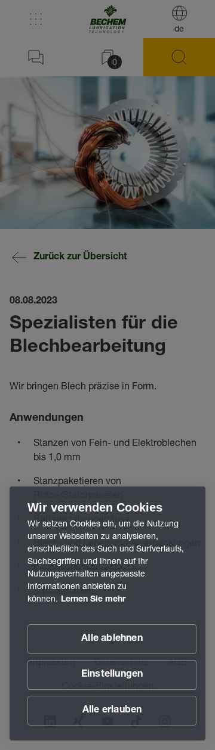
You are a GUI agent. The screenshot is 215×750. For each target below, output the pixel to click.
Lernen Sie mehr (93, 600)
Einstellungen (112, 675)
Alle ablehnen (112, 639)
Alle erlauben (112, 710)
